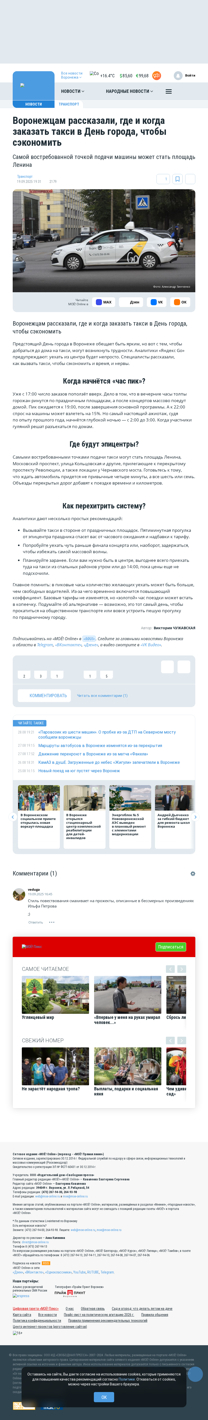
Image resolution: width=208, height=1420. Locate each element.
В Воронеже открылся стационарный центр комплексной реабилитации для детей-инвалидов (83, 826)
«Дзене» (91, 645)
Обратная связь (93, 1309)
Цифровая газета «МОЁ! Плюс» (36, 1309)
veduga (34, 889)
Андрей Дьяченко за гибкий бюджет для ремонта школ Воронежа (174, 821)
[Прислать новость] (156, 75)
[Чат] (195, 1374)
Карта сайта (22, 1315)
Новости (71, 91)
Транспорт (69, 104)
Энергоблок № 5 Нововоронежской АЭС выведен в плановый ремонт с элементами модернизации (129, 824)
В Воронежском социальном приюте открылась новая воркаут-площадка (38, 821)
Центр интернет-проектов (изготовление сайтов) (50, 1327)
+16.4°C (107, 75)
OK (104, 1397)
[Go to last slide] (12, 817)
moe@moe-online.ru (75, 1196)
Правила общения (154, 1315)
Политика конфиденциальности (37, 1321)
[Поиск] (186, 91)
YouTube (79, 1272)
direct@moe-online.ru (35, 1242)
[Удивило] (73, 670)
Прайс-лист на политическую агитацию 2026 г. (99, 1315)
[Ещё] (169, 92)
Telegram (45, 645)
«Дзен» (18, 1272)
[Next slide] (195, 817)
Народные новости (128, 91)
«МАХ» (89, 638)
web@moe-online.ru (47, 1196)
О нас (70, 1309)
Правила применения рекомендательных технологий (107, 1321)
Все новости (47, 1315)
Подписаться (170, 946)
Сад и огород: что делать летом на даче (142, 1309)
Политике (127, 1379)
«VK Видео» (151, 645)
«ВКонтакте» (68, 645)
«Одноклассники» (58, 1272)
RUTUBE (93, 1272)
